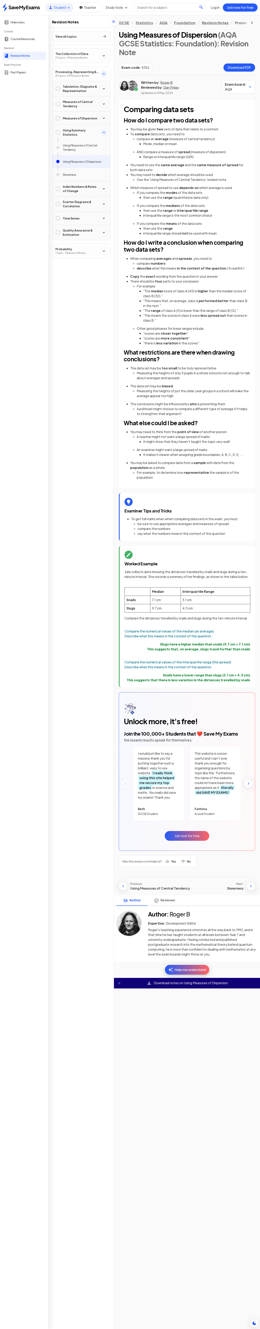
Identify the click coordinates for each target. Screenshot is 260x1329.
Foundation (184, 22)
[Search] (201, 7)
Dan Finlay (171, 87)
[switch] (254, 1323)
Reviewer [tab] (168, 900)
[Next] (248, 784)
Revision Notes (215, 22)
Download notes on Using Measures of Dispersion (190, 983)
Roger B (166, 82)
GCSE (124, 22)
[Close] (119, 983)
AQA (163, 22)
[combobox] (169, 7)
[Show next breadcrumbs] (252, 23)
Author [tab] (135, 900)
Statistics (144, 22)
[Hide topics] (114, 21)
